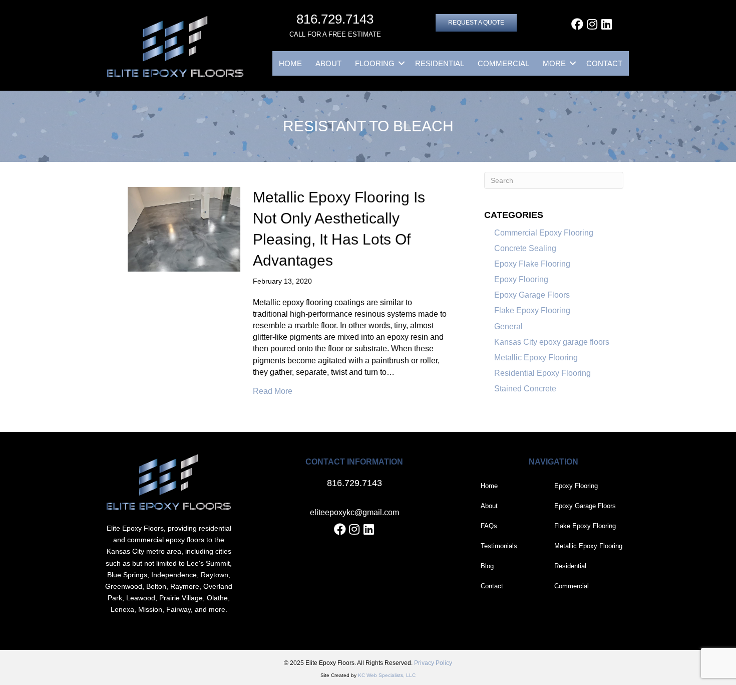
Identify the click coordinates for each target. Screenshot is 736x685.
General (508, 326)
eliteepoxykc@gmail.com (354, 512)
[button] (476, 23)
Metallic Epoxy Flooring (536, 357)
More (554, 63)
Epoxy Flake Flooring (532, 264)
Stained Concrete (525, 388)
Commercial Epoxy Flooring (543, 233)
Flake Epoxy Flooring (532, 310)
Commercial (503, 63)
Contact (604, 63)
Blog (487, 566)
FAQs (489, 526)
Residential (439, 63)
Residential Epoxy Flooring (542, 373)
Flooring (375, 63)
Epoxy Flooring (521, 279)
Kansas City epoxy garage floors (551, 342)
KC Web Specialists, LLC (387, 675)
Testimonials (499, 546)
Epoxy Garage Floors (532, 295)
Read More (272, 390)
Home (290, 63)
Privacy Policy (433, 662)
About (328, 63)
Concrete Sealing (525, 248)
